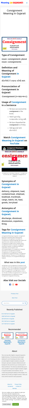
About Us (11, 384)
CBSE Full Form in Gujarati (8, 316)
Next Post (14, 298)
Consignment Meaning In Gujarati (14, 139)
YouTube (14, 143)
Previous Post (14, 293)
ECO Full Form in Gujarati (8, 314)
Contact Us (18, 386)
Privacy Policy (18, 384)
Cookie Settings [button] (7, 404)
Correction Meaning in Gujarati (21, 342)
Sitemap (14, 388)
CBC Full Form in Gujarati (8, 321)
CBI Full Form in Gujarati (8, 318)
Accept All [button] (15, 404)
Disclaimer (10, 386)
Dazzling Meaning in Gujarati (7, 342)
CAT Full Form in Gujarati (8, 323)
